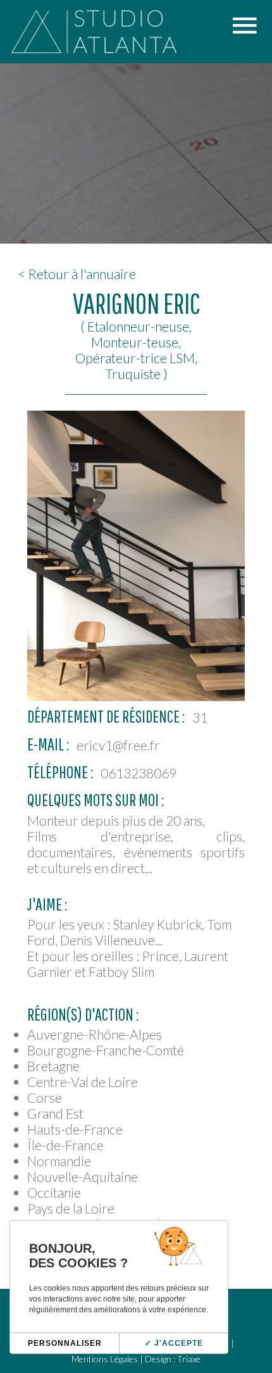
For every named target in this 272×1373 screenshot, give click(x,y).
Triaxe (189, 1358)
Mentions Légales (104, 1358)
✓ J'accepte (174, 1343)
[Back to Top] (243, 1300)
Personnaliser (65, 1343)
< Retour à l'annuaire (77, 274)
